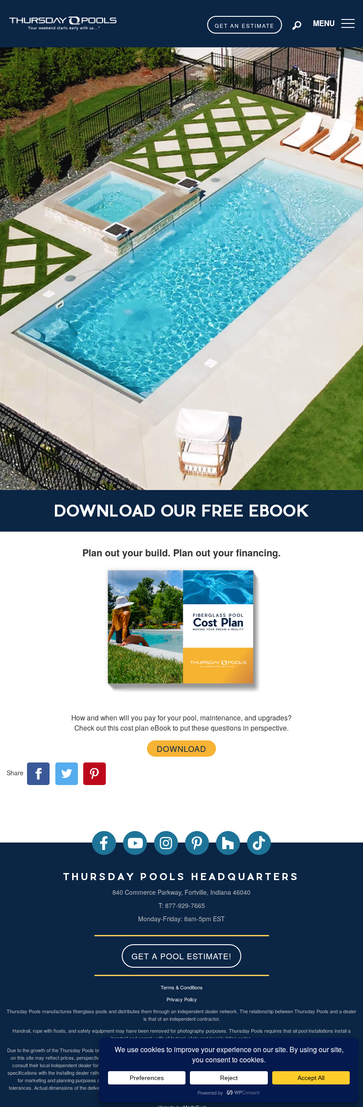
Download (181, 748)
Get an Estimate (244, 25)
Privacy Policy (181, 999)
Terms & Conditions (182, 987)
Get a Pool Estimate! (181, 955)
